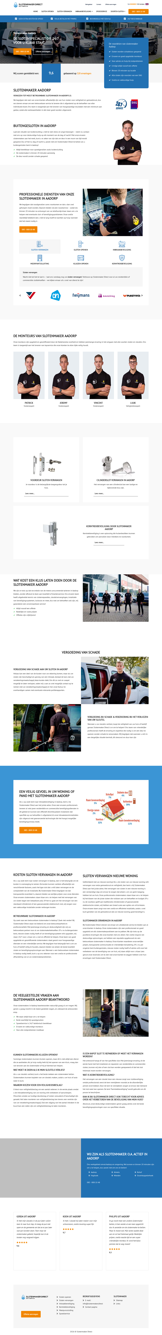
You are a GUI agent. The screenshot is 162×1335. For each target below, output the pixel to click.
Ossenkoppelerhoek (145, 1175)
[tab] (39, 247)
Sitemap (119, 1300)
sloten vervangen (75, 277)
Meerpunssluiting (66, 1310)
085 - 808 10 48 (138, 11)
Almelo (117, 1172)
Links (118, 1303)
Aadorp (94, 1172)
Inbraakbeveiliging (83, 11)
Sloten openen (47, 11)
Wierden (117, 1175)
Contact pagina (91, 1307)
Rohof (139, 1172)
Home (35, 11)
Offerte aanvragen (110, 4)
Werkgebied (88, 4)
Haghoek (94, 1175)
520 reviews (140, 4)
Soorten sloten (117, 11)
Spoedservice (101, 11)
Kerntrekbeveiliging (67, 1307)
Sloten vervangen (64, 11)
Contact (98, 4)
